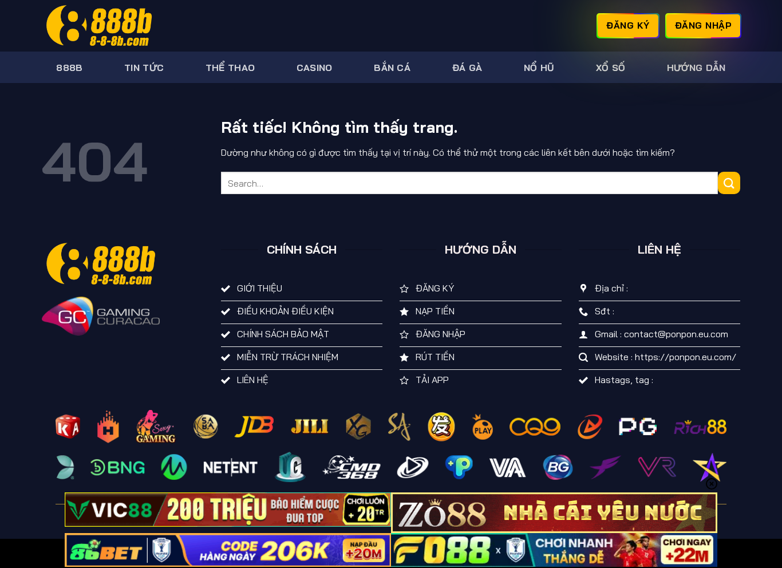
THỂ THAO (230, 67)
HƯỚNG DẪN (696, 67)
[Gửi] (729, 183)
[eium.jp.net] (99, 26)
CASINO (315, 67)
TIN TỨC (144, 67)
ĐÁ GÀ (467, 67)
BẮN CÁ (392, 67)
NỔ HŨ (539, 67)
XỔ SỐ (611, 67)
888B (69, 67)
